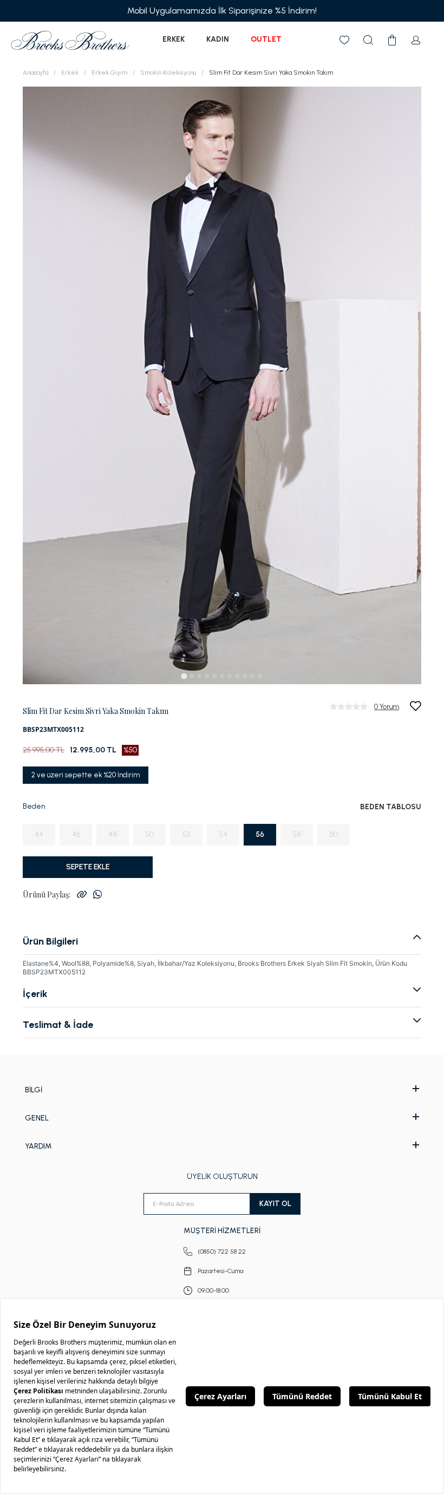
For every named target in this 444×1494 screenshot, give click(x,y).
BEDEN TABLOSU (390, 806)
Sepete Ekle (87, 867)
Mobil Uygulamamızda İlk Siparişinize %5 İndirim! (222, 10)
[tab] (184, 676)
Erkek (173, 39)
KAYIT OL (275, 1203)
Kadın (217, 39)
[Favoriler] (344, 40)
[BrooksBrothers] (70, 40)
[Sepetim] (392, 40)
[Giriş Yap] (415, 40)
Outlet (266, 39)
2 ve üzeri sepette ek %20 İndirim (85, 775)
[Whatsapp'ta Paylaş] (97, 894)
